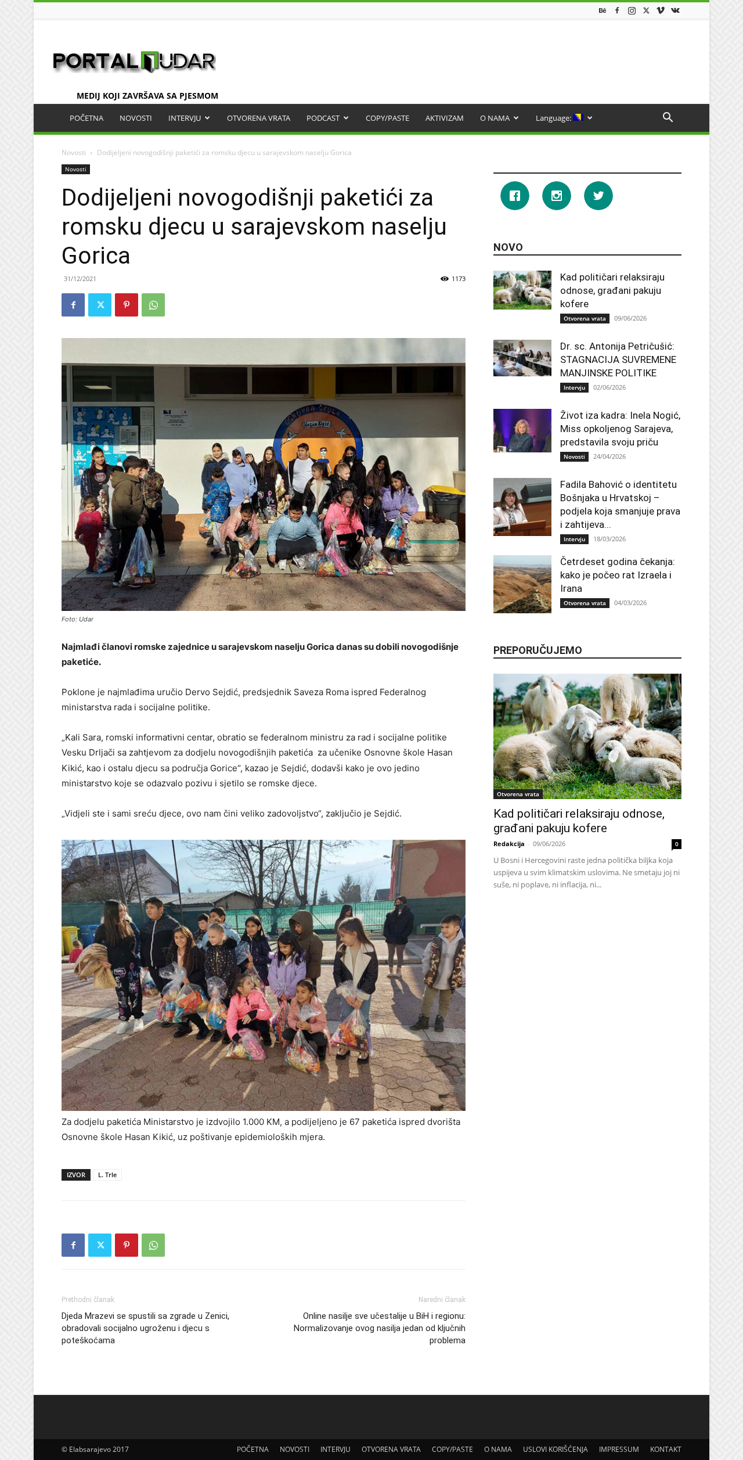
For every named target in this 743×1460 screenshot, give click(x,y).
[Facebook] (617, 10)
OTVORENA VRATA (258, 118)
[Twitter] (646, 10)
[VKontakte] (675, 10)
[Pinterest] (126, 305)
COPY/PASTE (387, 118)
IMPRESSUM (619, 1449)
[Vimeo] (660, 10)
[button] (667, 118)
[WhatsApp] (153, 305)
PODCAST (323, 118)
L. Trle (107, 1174)
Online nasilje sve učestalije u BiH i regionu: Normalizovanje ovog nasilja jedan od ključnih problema (380, 1328)
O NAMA (495, 118)
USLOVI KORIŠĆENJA (555, 1449)
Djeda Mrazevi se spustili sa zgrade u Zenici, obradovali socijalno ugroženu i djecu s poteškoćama (145, 1328)
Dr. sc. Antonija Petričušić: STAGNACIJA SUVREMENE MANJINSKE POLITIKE (618, 359)
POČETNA (86, 118)
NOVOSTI (136, 118)
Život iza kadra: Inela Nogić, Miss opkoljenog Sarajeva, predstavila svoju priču (620, 428)
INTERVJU (184, 118)
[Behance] (602, 10)
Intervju (574, 387)
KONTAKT (665, 1449)
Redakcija (509, 843)
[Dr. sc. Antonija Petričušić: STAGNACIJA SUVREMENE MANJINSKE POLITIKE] (522, 358)
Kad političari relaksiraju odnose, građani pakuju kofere (612, 290)
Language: (554, 118)
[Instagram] (631, 10)
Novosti (74, 152)
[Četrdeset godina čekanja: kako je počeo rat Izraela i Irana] (522, 584)
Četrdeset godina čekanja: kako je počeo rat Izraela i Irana (617, 575)
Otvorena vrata (585, 318)
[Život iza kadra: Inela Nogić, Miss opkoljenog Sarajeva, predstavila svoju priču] (522, 430)
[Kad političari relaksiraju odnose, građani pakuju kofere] (522, 290)
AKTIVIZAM (444, 118)
